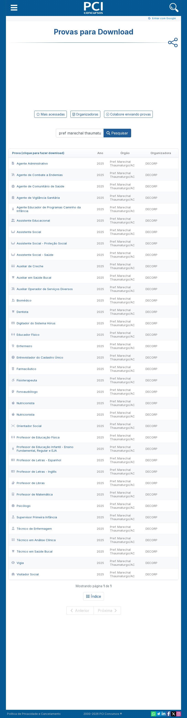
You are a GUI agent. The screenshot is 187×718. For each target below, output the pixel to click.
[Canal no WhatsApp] (153, 713)
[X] (173, 713)
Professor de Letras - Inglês (37, 471)
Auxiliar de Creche (30, 266)
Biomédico (24, 300)
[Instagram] (178, 713)
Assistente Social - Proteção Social (42, 243)
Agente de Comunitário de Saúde (40, 186)
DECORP (151, 163)
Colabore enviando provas (130, 114)
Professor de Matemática (35, 494)
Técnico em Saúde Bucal (34, 551)
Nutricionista (25, 403)
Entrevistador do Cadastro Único (40, 357)
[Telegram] (158, 713)
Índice (96, 596)
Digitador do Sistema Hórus (36, 323)
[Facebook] (168, 713)
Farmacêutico (26, 369)
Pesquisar (119, 133)
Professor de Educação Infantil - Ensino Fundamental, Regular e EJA (45, 448)
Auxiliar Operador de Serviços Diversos (45, 289)
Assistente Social (29, 232)
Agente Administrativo (32, 163)
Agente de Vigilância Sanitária (38, 197)
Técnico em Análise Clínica (36, 540)
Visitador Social (28, 574)
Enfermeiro (24, 346)
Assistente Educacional (33, 220)
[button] (14, 7)
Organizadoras (86, 114)
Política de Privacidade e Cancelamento (34, 713)
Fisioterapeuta (27, 380)
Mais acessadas (52, 114)
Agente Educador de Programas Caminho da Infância (49, 209)
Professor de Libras (31, 483)
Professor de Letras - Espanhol (39, 460)
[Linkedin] (163, 713)
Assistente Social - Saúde (35, 255)
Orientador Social (29, 426)
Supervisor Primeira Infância (37, 517)
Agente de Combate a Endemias (40, 175)
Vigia (20, 563)
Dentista (22, 312)
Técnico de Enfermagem (34, 528)
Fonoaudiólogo (27, 391)
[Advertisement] (56, 75)
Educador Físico (28, 334)
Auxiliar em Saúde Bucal (34, 277)
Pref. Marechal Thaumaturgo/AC (122, 163)
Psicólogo (24, 506)
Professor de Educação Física (38, 437)
